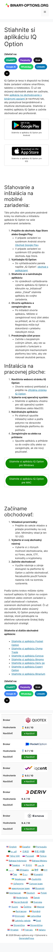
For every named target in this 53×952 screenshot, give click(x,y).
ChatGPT (10, 60)
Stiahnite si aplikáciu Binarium (28, 674)
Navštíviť (29, 733)
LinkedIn (41, 67)
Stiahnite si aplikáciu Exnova (27, 655)
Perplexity (25, 60)
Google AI (11, 67)
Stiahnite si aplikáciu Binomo (27, 659)
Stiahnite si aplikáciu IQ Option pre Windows (26, 463)
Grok (37, 60)
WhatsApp (26, 67)
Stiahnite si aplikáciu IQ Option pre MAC (26, 480)
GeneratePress (26, 938)
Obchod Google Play (26, 245)
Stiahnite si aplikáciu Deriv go (28, 663)
